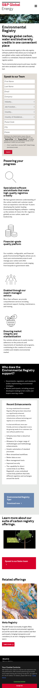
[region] (19, 674)
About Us (5, 659)
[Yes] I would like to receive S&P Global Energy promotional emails (21, 146)
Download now (13, 503)
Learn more (8, 644)
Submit (8, 152)
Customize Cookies (19, 681)
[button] (19, 539)
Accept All (19, 685)
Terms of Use (9, 139)
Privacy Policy (22, 139)
